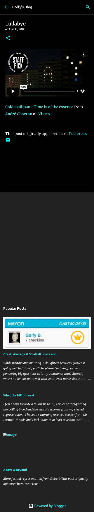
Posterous (78, 133)
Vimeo (44, 114)
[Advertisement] (47, 245)
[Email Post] (7, 141)
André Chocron (18, 114)
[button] (7, 38)
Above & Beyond (15, 470)
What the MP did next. (19, 395)
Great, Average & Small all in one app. (30, 354)
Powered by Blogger (49, 506)
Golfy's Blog (22, 7)
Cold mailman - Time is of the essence (39, 107)
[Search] (88, 7)
